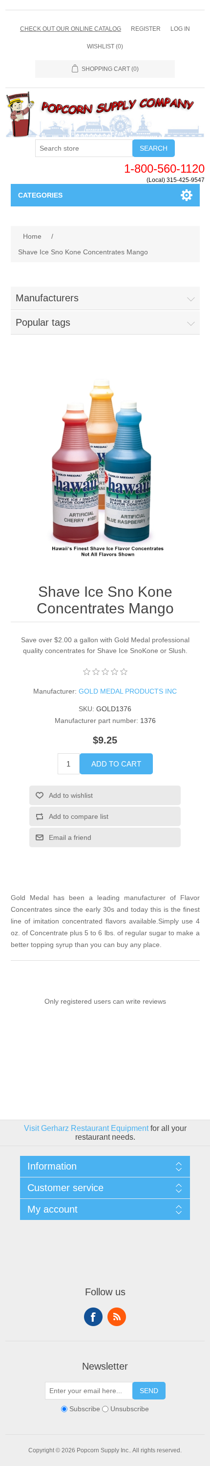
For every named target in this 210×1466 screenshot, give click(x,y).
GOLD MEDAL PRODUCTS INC (128, 691)
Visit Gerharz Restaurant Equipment (86, 1128)
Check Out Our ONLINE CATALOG (70, 28)
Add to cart (116, 764)
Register (146, 28)
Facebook (93, 1317)
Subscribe (84, 1409)
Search (154, 148)
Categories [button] (40, 195)
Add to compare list (78, 816)
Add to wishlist (71, 795)
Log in (180, 28)
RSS (116, 1317)
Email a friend (70, 837)
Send (149, 1391)
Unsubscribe (129, 1409)
